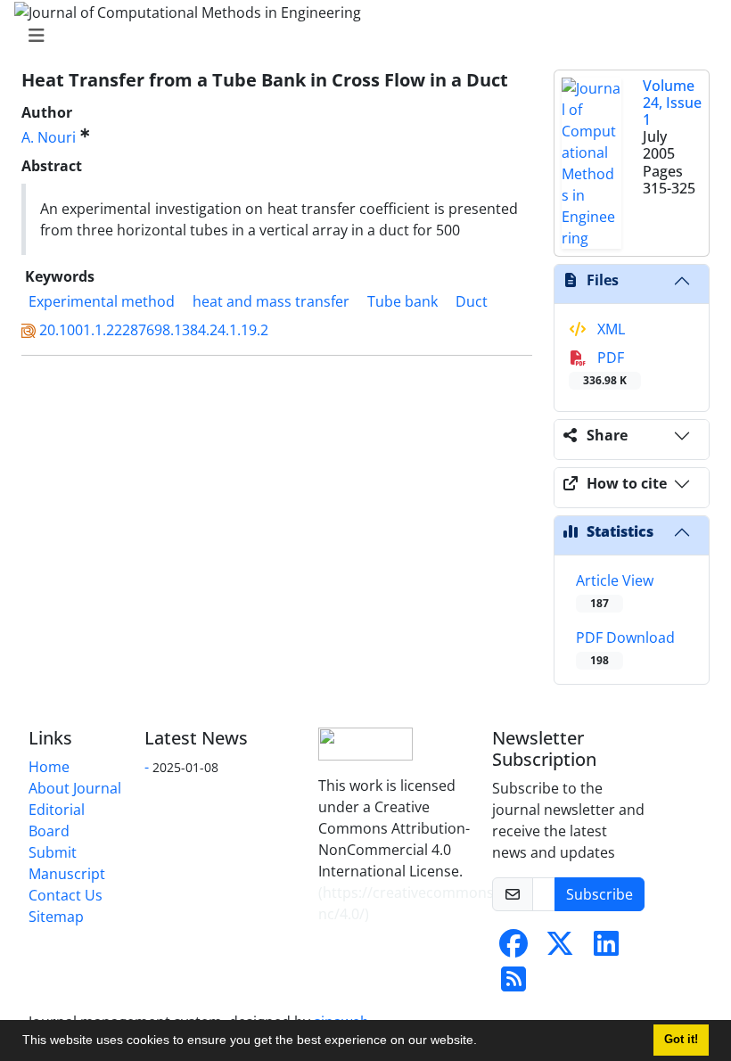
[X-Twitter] (559, 948)
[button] (483, 1042)
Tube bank (402, 301)
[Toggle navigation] (360, 35)
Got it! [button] (681, 1039)
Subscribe (599, 894)
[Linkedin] (606, 948)
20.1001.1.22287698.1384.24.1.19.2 (153, 330)
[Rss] (513, 984)
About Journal (75, 788)
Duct (472, 301)
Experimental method (102, 301)
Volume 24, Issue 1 (672, 102)
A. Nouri (48, 137)
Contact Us (66, 895)
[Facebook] (513, 948)
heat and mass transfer (271, 301)
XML (609, 329)
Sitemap (56, 916)
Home (49, 767)
